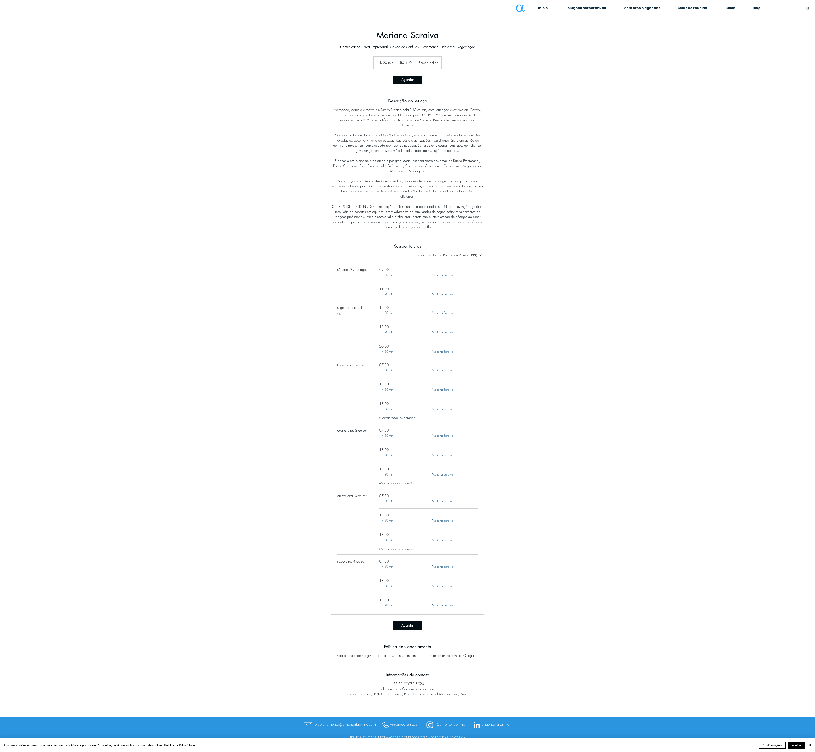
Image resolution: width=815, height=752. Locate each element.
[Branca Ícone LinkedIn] (476, 724)
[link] (407, 80)
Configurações (772, 745)
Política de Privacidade (179, 745)
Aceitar (796, 745)
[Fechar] (809, 745)
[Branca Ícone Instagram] (429, 724)
